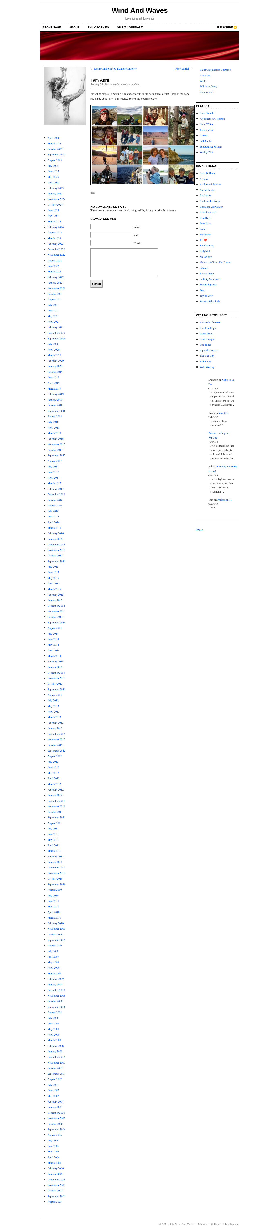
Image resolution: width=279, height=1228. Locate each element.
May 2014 (53, 644)
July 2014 (53, 633)
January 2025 (55, 193)
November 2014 (56, 611)
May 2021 (53, 316)
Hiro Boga (205, 218)
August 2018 (55, 416)
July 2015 (53, 566)
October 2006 (55, 1124)
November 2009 (56, 928)
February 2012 (56, 789)
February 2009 (56, 979)
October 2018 (55, 405)
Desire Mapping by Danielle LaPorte (115, 68)
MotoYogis (206, 257)
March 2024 (54, 221)
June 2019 (53, 377)
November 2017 (56, 444)
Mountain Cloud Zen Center (215, 262)
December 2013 (56, 672)
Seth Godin (206, 141)
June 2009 (53, 956)
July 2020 (53, 344)
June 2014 (53, 639)
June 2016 (53, 516)
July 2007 (53, 1085)
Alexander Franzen (210, 322)
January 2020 (55, 366)
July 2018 (53, 422)
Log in (199, 529)
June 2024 (53, 210)
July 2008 (53, 1018)
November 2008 (56, 995)
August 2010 (55, 890)
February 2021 (56, 327)
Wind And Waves (140, 10)
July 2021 (53, 305)
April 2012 (54, 778)
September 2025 (57, 154)
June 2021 (53, 310)
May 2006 (53, 1151)
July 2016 (53, 511)
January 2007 (55, 1107)
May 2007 (53, 1096)
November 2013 (56, 678)
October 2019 (55, 372)
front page (51, 27)
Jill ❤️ (203, 240)
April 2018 (54, 427)
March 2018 (54, 433)
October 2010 (55, 878)
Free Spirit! (182, 68)
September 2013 (57, 689)
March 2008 (54, 1040)
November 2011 (56, 806)
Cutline (215, 1224)
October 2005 (55, 1190)
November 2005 (56, 1185)
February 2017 (56, 489)
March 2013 (54, 717)
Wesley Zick (206, 152)
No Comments (120, 84)
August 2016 (55, 505)
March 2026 (54, 143)
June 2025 (53, 171)
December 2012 (56, 734)
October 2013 (55, 683)
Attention (205, 75)
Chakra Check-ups (210, 201)
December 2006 (56, 1112)
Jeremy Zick (206, 130)
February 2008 (56, 1046)
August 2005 (55, 1202)
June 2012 (53, 767)
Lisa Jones (205, 344)
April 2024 (54, 216)
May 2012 (53, 773)
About (74, 27)
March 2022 (54, 271)
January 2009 (55, 984)
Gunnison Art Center (211, 206)
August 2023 (55, 232)
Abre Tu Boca (207, 173)
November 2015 (56, 550)
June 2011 (53, 834)
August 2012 (55, 756)
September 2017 (57, 455)
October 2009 (55, 934)
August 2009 (55, 945)
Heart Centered (208, 212)
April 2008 (54, 1034)
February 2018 (56, 438)
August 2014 (55, 628)
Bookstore (205, 195)
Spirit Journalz (130, 27)
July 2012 (53, 761)
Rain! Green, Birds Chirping (215, 69)
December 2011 (56, 801)
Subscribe (224, 27)
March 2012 (54, 784)
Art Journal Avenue (210, 184)
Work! (203, 81)
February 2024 (56, 227)
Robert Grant (207, 273)
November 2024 (56, 199)
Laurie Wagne (207, 339)
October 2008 (55, 1001)
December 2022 (56, 249)
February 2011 (56, 856)
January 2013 (55, 728)
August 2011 (55, 823)
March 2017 (54, 483)
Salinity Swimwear (210, 279)
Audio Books (207, 190)
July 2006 (53, 1140)
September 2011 (57, 817)
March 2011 (54, 851)
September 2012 (57, 750)
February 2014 (56, 661)
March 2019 (54, 388)
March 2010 (54, 917)
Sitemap (202, 1224)
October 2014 (55, 617)
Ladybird (205, 251)
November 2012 (56, 739)
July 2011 (53, 828)
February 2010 (56, 923)
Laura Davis (206, 333)
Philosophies (98, 27)
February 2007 (56, 1101)
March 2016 (54, 528)
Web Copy (205, 361)
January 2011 (55, 862)
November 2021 (56, 288)
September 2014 (57, 622)
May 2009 (53, 962)
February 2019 (56, 394)
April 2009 (54, 967)
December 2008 (56, 990)
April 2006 (54, 1157)
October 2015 (55, 555)
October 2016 (55, 500)
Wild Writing (207, 367)
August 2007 (55, 1079)
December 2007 (56, 1057)
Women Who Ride (210, 301)
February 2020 (56, 360)
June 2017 (53, 472)
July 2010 (53, 895)
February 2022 (56, 277)
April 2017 (54, 477)
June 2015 (53, 572)
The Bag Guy (207, 356)
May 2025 (53, 177)
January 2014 (55, 667)
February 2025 (56, 188)
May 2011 (53, 840)
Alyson (204, 179)
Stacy (203, 290)
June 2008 (53, 1023)
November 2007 (56, 1062)
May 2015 (53, 578)
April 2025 (54, 182)
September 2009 (57, 940)
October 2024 (55, 205)
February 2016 (56, 533)
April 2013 (54, 711)
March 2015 (54, 589)
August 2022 (55, 260)
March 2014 (54, 656)
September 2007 (57, 1073)
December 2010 (56, 867)
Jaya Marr (205, 234)
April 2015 (54, 583)
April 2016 (54, 522)
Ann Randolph (208, 328)
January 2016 (55, 539)
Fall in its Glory (208, 86)
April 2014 (54, 650)
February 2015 (56, 594)
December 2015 (56, 544)
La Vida (135, 84)
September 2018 (57, 411)
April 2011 (54, 845)
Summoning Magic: (211, 146)
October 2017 (55, 450)
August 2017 (55, 461)
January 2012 (55, 795)
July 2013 (53, 700)
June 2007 (53, 1090)
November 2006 (56, 1118)
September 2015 (57, 561)
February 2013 (56, 722)
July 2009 (53, 951)
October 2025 (55, 149)
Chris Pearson (231, 1224)
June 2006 (53, 1146)
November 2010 (56, 873)
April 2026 (54, 138)
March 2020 (54, 355)
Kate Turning (207, 245)
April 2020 (54, 349)
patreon (204, 135)
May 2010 (53, 906)
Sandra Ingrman (208, 284)
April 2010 (54, 912)
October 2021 (55, 294)
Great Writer (206, 124)
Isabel (203, 229)
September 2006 (57, 1129)
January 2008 (55, 1051)
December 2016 (56, 494)
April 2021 (54, 321)
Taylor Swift (206, 296)
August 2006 (55, 1135)
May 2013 (53, 706)
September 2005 (57, 1196)
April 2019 (54, 383)
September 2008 (57, 1007)
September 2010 (57, 884)
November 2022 (56, 254)
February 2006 (56, 1168)
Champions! (206, 92)
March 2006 (54, 1163)
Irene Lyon (205, 223)
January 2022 (55, 282)
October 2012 (55, 745)
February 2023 (56, 243)
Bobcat (212, 433)
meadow (223, 413)
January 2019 (55, 399)
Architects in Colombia (212, 118)
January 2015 (55, 600)
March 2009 (54, 973)
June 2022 (53, 266)
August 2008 (55, 1012)
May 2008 (53, 1029)
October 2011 (55, 812)
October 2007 (55, 1068)
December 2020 (56, 333)
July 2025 (53, 166)
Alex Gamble (207, 113)
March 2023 (54, 238)
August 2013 (55, 695)
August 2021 (55, 299)
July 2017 (53, 466)
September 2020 (57, 338)
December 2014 (56, 605)
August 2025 (55, 160)
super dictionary (209, 350)
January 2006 (55, 1174)
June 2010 (53, 901)
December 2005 (56, 1179)
